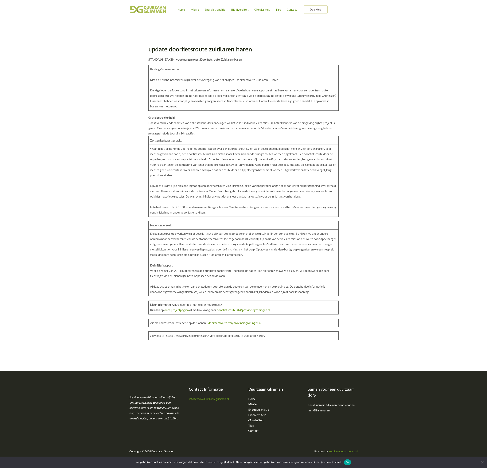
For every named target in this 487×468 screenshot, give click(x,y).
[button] (316, 9)
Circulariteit (262, 9)
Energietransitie (215, 9)
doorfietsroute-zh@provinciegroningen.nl (243, 310)
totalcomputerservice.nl (343, 451)
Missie (195, 9)
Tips (278, 9)
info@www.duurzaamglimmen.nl (209, 399)
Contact (292, 9)
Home (181, 9)
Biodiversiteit (240, 9)
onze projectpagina (176, 310)
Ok (347, 462)
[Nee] (482, 462)
